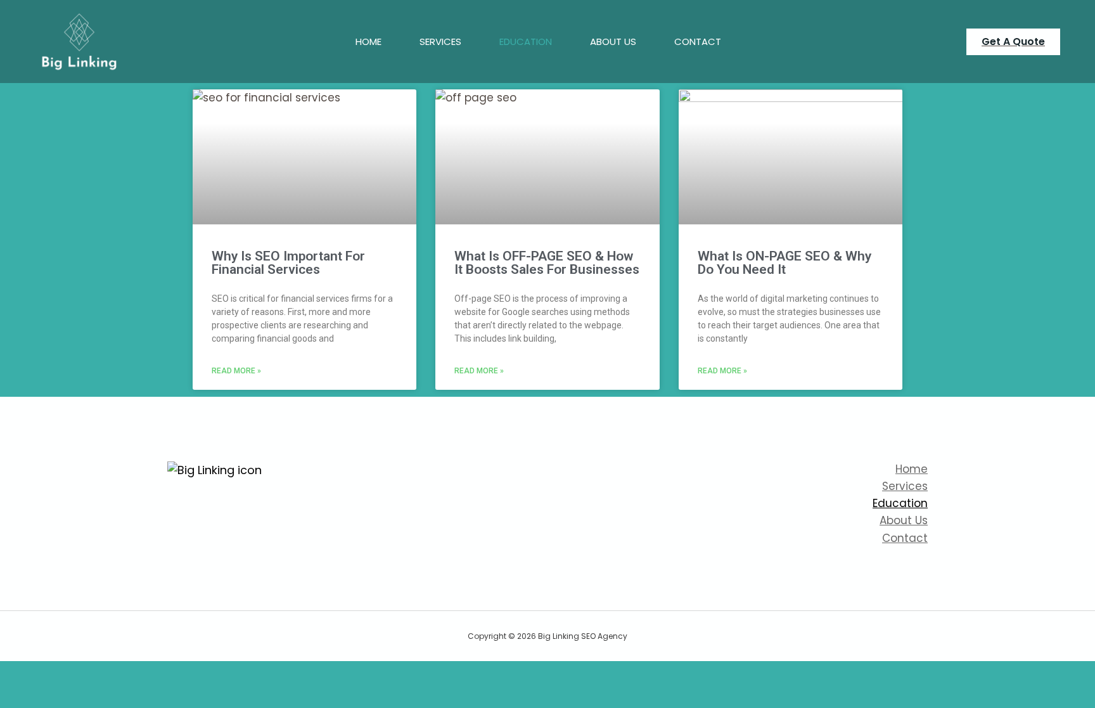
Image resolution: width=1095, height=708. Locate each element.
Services (440, 41)
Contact (697, 41)
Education (525, 41)
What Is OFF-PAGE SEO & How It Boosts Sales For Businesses (546, 262)
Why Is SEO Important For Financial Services (288, 262)
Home (368, 41)
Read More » (236, 370)
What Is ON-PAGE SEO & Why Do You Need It (784, 262)
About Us (613, 41)
